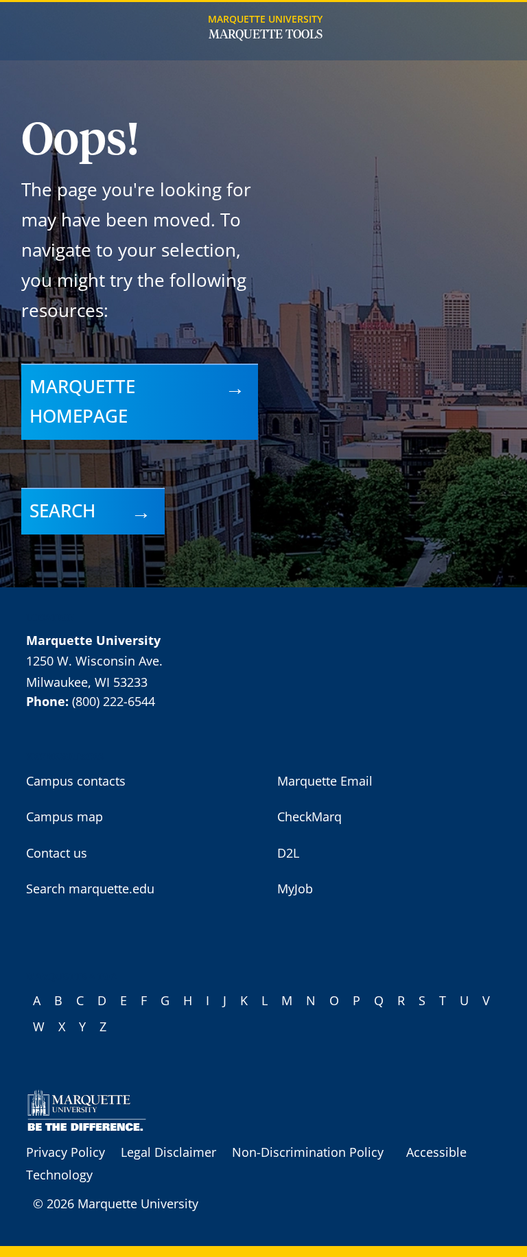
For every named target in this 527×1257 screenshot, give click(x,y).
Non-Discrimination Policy (308, 1152)
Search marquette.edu (90, 888)
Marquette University (265, 18)
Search (62, 510)
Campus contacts (76, 781)
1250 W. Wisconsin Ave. (94, 661)
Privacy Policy (65, 1152)
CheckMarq (309, 816)
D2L (288, 853)
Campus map (64, 816)
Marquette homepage (82, 401)
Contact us (56, 853)
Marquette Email (325, 781)
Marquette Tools (266, 35)
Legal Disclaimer (168, 1152)
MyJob (295, 888)
